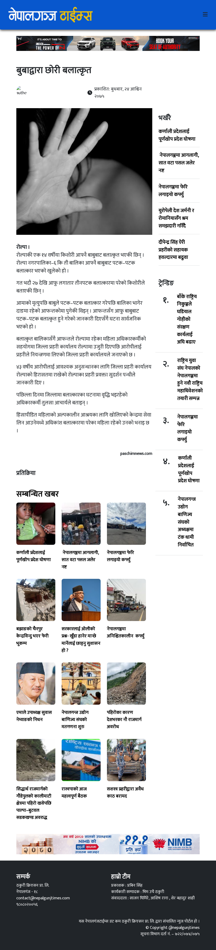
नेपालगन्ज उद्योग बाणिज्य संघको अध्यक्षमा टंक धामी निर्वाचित (187, 522)
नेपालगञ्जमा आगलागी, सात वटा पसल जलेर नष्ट (179, 163)
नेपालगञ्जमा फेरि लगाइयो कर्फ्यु (173, 191)
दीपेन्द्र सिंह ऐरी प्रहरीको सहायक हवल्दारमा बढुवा (173, 250)
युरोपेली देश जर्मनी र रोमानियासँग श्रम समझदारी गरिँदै (176, 218)
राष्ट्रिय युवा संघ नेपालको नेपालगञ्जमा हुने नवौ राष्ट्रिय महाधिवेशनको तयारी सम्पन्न (190, 379)
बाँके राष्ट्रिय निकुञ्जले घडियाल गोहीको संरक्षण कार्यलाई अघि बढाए (187, 319)
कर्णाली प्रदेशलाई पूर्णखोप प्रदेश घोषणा (177, 135)
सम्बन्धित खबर (37, 494)
